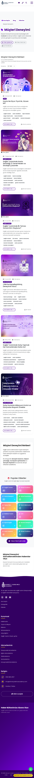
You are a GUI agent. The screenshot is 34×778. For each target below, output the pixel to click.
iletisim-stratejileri (8, 182)
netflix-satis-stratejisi (22, 422)
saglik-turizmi (7, 113)
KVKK (6, 775)
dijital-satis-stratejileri (10, 426)
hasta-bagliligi (21, 362)
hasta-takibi (7, 185)
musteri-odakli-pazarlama (23, 424)
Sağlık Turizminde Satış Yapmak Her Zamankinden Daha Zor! (16, 346)
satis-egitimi (15, 118)
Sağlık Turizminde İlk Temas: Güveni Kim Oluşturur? (14, 227)
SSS (11, 775)
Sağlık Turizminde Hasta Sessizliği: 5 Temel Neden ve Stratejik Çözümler (14, 163)
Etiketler (21, 20)
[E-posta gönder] (18, 2)
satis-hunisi (7, 417)
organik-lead (21, 359)
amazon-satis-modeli (9, 422)
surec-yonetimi (8, 301)
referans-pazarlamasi (9, 362)
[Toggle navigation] (32, 3)
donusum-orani (17, 301)
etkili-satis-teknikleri (17, 417)
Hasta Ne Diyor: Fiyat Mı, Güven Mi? (15, 102)
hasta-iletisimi (18, 116)
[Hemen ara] (22, 2)
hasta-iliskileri (17, 178)
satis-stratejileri (8, 402)
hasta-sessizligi (17, 176)
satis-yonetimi (7, 120)
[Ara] (26, 2)
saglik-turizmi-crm (8, 305)
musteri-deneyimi (25, 118)
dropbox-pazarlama (9, 424)
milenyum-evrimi (8, 420)
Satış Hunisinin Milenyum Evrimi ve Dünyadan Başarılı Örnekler (17, 406)
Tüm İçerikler (8, 42)
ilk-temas (15, 238)
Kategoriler (7, 46)
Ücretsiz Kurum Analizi (24, 775)
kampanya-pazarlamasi (10, 359)
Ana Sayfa (6, 20)
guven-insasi (7, 118)
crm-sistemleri (7, 281)
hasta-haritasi (22, 299)
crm (15, 297)
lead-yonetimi (18, 303)
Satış (5, 98)
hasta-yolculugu (8, 297)
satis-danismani (8, 178)
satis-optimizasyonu (22, 426)
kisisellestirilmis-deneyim (10, 299)
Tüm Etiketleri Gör (18, 541)
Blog (14, 20)
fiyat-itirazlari (26, 113)
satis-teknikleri (17, 113)
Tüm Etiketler (21, 42)
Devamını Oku (8, 124)
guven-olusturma (19, 182)
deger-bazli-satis (8, 116)
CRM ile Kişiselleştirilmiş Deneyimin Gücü (12, 285)
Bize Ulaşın (18, 694)
